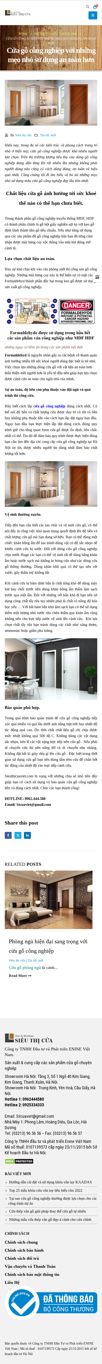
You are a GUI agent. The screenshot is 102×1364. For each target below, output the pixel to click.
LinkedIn (27, 835)
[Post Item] (51, 899)
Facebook (8, 835)
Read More (18, 976)
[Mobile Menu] (92, 15)
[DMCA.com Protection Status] (19, 1161)
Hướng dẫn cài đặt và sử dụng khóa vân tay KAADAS (50, 1182)
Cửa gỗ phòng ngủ (25, 967)
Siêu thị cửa (23, 135)
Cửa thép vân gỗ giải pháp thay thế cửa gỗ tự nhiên (47, 1211)
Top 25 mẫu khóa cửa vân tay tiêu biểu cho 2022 (45, 1190)
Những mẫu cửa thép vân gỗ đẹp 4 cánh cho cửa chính (50, 1220)
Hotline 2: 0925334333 (24, 1104)
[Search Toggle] (88, 7)
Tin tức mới (48, 135)
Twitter (17, 835)
